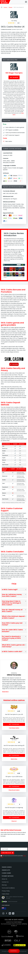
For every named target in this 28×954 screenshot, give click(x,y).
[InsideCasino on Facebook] (6, 913)
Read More (5, 691)
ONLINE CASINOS (7, 867)
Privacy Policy (6, 891)
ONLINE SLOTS (6, 870)
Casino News (5, 894)
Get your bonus (14, 724)
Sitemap (4, 885)
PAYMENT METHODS (7, 876)
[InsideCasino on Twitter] (13, 913)
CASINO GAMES (6, 873)
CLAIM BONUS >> (14, 951)
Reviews (10, 7)
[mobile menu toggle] (26, 1)
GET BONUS (14, 77)
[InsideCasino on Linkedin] (9, 913)
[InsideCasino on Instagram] (3, 913)
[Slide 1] (15, 276)
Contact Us (5, 882)
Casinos (5, 7)
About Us (4, 879)
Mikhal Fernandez (14, 675)
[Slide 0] (13, 276)
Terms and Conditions (8, 888)
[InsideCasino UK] (5, 2)
